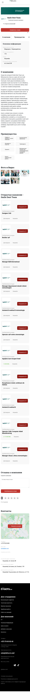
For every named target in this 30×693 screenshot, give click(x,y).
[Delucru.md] (6, 588)
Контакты (3, 632)
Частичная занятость (6, 603)
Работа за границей (6, 612)
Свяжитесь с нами (15, 30)
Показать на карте (16, 526)
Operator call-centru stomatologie (13, 334)
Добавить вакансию (6, 629)
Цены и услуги (4, 626)
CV (1, 619)
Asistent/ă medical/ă (9, 407)
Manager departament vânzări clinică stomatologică (14, 287)
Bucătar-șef (6, 237)
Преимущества (19, 37)
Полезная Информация (7, 622)
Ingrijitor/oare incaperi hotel (11, 359)
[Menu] (3, 2)
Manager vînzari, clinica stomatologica (14, 456)
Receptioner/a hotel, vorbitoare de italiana (13, 384)
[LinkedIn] (2, 665)
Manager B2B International (11, 262)
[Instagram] (8, 665)
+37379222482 (5, 543)
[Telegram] (14, 665)
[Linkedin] (6, 555)
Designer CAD (6, 213)
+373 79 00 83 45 (7, 641)
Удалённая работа (6, 609)
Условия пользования (7, 676)
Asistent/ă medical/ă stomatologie (13, 310)
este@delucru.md (7, 653)
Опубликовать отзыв (10, 491)
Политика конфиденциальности (9, 679)
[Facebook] (2, 555)
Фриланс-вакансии (6, 606)
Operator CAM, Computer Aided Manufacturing (12, 432)
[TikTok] (18, 665)
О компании (6, 37)
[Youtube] (11, 665)
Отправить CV (22, 207)
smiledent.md (5, 548)
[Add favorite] (28, 32)
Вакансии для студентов (7, 599)
